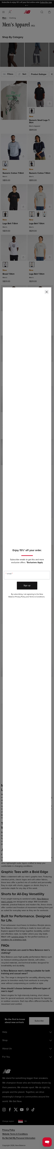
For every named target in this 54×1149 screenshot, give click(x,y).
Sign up (27, 585)
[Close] (46, 292)
